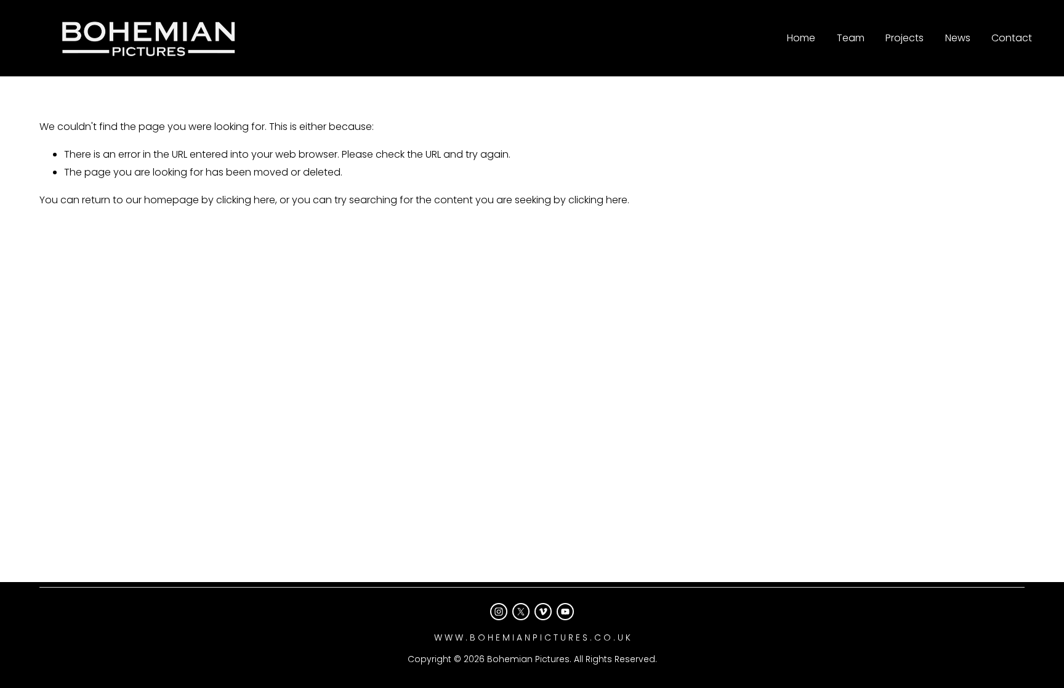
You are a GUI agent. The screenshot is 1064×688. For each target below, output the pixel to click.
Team (850, 38)
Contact (1011, 38)
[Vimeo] (543, 611)
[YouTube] (565, 611)
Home (801, 38)
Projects (904, 38)
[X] (521, 611)
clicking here (245, 200)
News (957, 38)
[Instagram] (498, 611)
